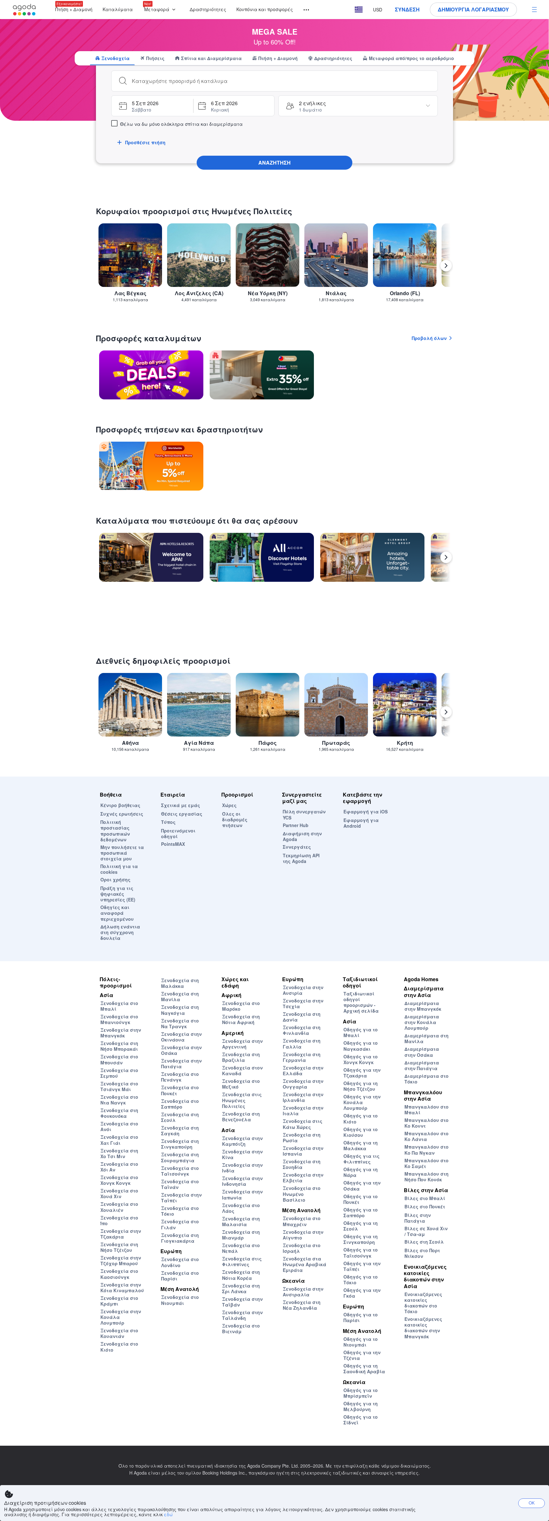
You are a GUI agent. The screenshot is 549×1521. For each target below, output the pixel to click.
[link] (151, 374)
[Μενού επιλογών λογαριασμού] (534, 10)
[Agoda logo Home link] (24, 10)
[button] (161, 10)
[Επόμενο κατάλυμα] (446, 557)
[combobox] (282, 81)
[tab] (112, 58)
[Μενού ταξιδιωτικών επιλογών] (303, 10)
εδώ (168, 1514)
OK (532, 1503)
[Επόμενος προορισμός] (446, 265)
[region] (274, 268)
